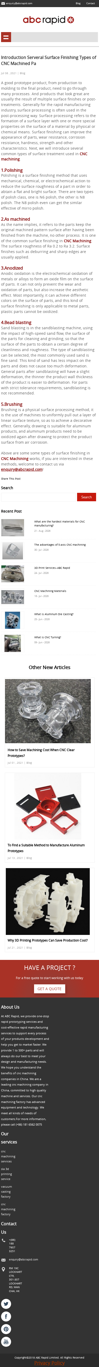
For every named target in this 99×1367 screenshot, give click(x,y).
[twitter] (6, 1304)
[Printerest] (6, 1329)
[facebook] (6, 1317)
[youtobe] (6, 1342)
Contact (90, 3)
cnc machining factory (8, 1209)
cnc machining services (8, 1156)
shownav (6, 37)
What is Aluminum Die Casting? (53, 614)
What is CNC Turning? (47, 637)
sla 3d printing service (6, 1174)
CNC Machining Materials (50, 591)
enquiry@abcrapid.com (19, 3)
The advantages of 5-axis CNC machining (60, 544)
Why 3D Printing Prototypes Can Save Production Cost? (48, 940)
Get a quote (49, 988)
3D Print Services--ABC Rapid (52, 568)
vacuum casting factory (6, 1191)
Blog (78, 3)
